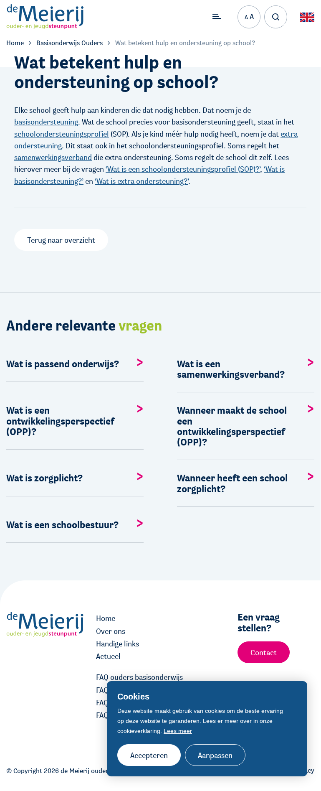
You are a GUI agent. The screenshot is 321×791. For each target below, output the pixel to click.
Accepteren (149, 755)
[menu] (216, 16)
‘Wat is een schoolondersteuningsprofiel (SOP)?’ (183, 169)
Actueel (108, 656)
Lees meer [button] (178, 730)
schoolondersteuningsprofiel (61, 134)
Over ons (110, 631)
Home (105, 618)
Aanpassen (215, 755)
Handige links (117, 643)
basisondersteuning (46, 122)
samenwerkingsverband (53, 157)
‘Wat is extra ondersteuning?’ (141, 181)
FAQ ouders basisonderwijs (139, 677)
